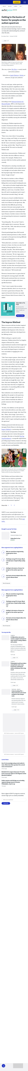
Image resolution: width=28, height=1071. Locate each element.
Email (14, 505)
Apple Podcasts (14, 75)
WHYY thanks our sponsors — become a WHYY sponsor (14, 733)
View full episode (6, 583)
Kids (21, 6)
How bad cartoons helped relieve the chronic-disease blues (16, 576)
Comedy (15, 6)
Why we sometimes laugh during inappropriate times (14, 552)
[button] (3, 1065)
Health (4, 6)
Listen (3, 552)
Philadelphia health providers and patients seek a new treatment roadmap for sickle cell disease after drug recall (18, 666)
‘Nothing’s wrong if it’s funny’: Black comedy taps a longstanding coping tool (15, 560)
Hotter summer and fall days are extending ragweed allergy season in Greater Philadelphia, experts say (13, 782)
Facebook (8, 505)
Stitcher (21, 75)
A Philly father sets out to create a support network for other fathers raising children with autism (18, 639)
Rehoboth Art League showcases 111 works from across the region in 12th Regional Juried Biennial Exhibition (14, 773)
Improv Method (6, 429)
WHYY (5, 2)
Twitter (11, 505)
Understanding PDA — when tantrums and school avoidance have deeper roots (19, 693)
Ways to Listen (20, 315)
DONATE (17, 2)
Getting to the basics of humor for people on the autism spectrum (15, 569)
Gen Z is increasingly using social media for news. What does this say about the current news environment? (13, 764)
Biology (10, 6)
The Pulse (14, 69)
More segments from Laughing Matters (12, 547)
